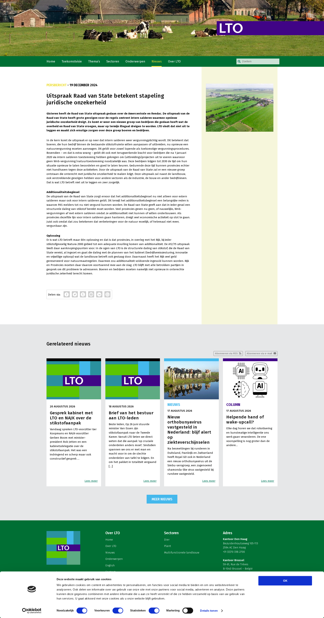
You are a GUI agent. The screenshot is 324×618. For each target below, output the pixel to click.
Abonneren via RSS (226, 353)
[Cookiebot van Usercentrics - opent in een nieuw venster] (31, 611)
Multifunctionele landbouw (181, 552)
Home (50, 61)
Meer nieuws (162, 499)
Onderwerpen (135, 61)
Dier (167, 539)
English (110, 565)
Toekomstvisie (72, 61)
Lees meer (91, 481)
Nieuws (157, 61)
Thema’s (94, 61)
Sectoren (112, 61)
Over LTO (174, 61)
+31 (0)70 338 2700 (234, 551)
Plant (167, 546)
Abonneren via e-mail (259, 353)
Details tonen (209, 610)
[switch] (117, 611)
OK (285, 580)
